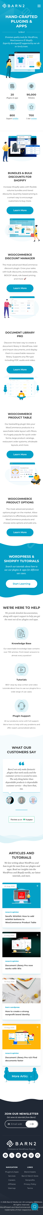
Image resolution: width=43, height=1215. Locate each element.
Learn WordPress (12, 1007)
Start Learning (21, 583)
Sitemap (12, 1188)
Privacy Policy (30, 1184)
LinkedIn (18, 1155)
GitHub (37, 1155)
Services (11, 1176)
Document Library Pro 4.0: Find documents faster (21, 1059)
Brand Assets (30, 1172)
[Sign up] (32, 1124)
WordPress (31, 1155)
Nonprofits (30, 1180)
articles (15, 118)
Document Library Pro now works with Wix (19, 967)
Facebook (5, 1155)
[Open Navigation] (39, 6)
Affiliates (12, 1184)
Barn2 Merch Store (30, 1176)
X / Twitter (11, 1155)
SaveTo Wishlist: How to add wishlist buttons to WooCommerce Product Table (20, 919)
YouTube (24, 1155)
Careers (11, 1180)
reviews (34, 118)
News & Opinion (12, 912)
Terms (30, 1188)
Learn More (20, 210)
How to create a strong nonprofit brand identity (17, 1013)
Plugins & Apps (12, 1172)
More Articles (21, 1076)
